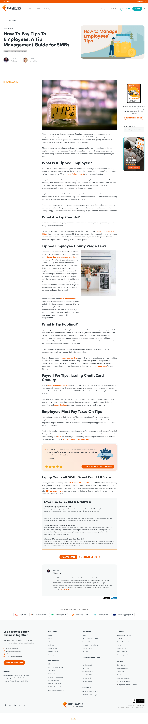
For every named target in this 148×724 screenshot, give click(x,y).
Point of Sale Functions (19, 51)
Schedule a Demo (89, 557)
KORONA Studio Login (89, 695)
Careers (119, 639)
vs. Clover (85, 668)
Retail (31, 9)
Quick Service (52, 648)
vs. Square (85, 662)
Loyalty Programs (53, 680)
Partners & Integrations (124, 642)
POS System (52, 631)
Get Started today (14, 663)
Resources (92, 9)
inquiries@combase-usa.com (128, 685)
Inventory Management (55, 677)
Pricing (103, 9)
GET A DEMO (126, 8)
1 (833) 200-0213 (124, 681)
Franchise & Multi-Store (55, 667)
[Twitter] (24, 705)
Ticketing (47, 9)
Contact (113, 9)
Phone (17, 681)
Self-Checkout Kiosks (55, 687)
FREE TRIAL (137, 8)
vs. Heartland (86, 678)
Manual (12, 681)
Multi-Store (51, 645)
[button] (61, 677)
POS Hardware (53, 674)
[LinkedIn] (15, 705)
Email (22, 681)
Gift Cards (51, 670)
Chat (26, 681)
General (6, 51)
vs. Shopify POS (87, 671)
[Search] (144, 9)
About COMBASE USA (124, 635)
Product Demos (87, 648)
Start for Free (68, 557)
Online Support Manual (90, 691)
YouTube (85, 652)
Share (115, 598)
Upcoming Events (122, 655)
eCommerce (52, 642)
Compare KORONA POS (91, 658)
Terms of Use (140, 705)
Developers (120, 671)
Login (137, 2)
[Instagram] (10, 705)
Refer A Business (122, 652)
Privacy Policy (131, 705)
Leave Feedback (122, 648)
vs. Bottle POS (87, 675)
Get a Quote (121, 665)
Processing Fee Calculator (90, 645)
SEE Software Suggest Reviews (98, 467)
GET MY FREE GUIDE (134, 118)
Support (142, 2)
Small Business (53, 652)
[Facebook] (5, 705)
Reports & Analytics (54, 684)
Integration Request (123, 678)
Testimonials (86, 642)
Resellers (120, 675)
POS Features (53, 660)
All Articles (11, 20)
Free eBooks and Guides (90, 639)
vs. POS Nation (87, 681)
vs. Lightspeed (87, 665)
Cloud (50, 639)
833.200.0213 (7, 1)
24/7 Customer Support (55, 690)
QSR (38, 9)
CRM (49, 664)
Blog (84, 635)
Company (120, 631)
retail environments (68, 298)
